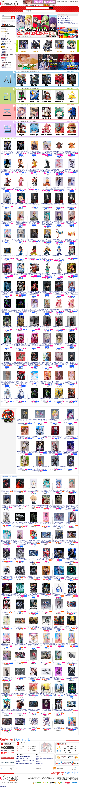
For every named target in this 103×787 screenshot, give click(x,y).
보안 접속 (4, 15)
